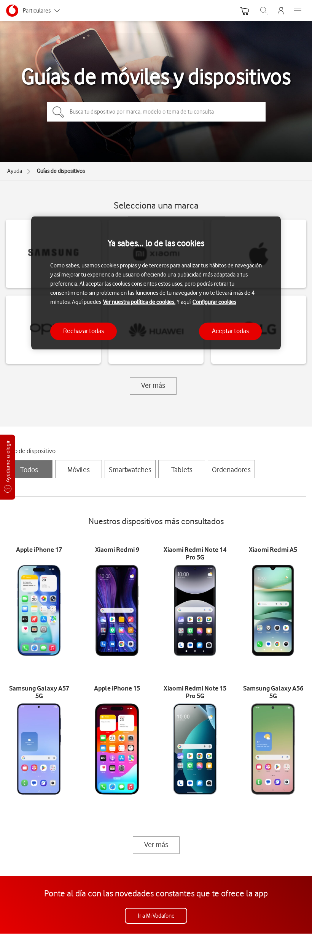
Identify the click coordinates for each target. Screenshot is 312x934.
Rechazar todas (83, 331)
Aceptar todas (230, 331)
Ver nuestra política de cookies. (139, 302)
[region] (156, 282)
